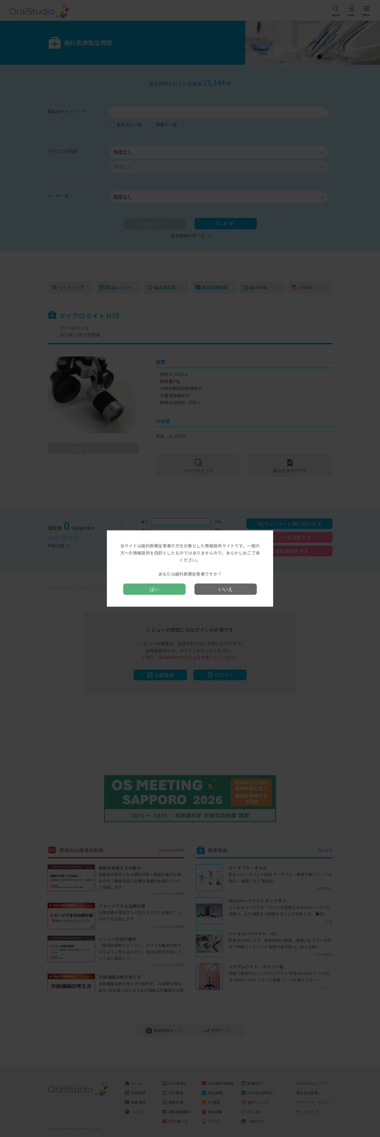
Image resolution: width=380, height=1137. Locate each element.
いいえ (225, 588)
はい (154, 588)
